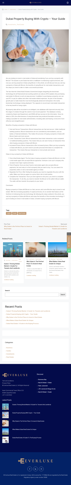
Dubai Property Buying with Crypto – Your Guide (22, 314)
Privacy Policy (6, 383)
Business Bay (42, 379)
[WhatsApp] (69, 250)
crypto (9, 213)
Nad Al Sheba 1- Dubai (45, 382)
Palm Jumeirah (43, 385)
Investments (13, 9)
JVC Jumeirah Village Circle (46, 389)
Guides (8, 351)
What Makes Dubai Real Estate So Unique (19, 320)
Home (5, 9)
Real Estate (20, 24)
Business (8, 260)
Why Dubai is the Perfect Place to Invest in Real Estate (35, 264)
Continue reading (8, 279)
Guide (14, 213)
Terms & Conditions (8, 381)
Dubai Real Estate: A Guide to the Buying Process (22, 323)
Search (7, 290)
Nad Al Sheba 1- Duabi (45, 392)
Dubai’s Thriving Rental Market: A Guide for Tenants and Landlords (12, 266)
